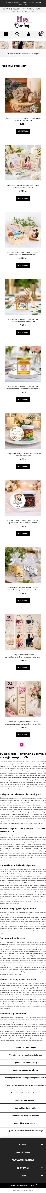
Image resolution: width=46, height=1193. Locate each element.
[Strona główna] (23, 21)
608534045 (17, 9)
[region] (23, 49)
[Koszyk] (40, 34)
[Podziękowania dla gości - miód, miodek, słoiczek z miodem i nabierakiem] (23, 297)
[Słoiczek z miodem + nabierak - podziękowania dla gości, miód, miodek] (23, 95)
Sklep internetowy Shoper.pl (23, 1190)
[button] (6, 34)
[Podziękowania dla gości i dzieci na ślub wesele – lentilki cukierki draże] (23, 431)
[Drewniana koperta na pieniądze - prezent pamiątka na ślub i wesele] (23, 162)
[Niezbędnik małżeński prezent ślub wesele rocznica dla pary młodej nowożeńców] (23, 230)
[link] (23, 49)
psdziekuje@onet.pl (35, 9)
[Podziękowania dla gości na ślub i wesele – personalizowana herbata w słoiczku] (23, 498)
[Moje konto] (28, 34)
